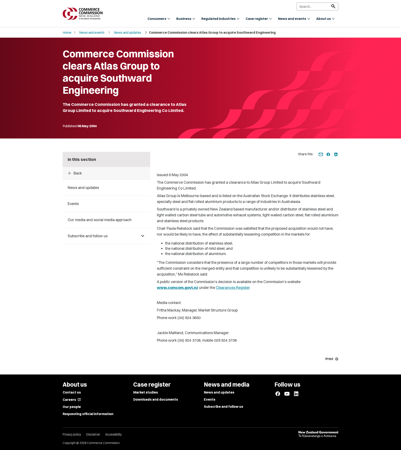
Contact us (72, 392)
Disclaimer (93, 434)
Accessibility (113, 434)
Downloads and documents (155, 399)
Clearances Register (233, 287)
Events (209, 399)
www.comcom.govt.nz (177, 287)
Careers (72, 399)
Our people (72, 407)
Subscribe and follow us (223, 406)
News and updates (127, 32)
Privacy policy (72, 434)
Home (67, 32)
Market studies (145, 392)
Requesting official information (88, 414)
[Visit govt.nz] (318, 434)
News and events (91, 32)
